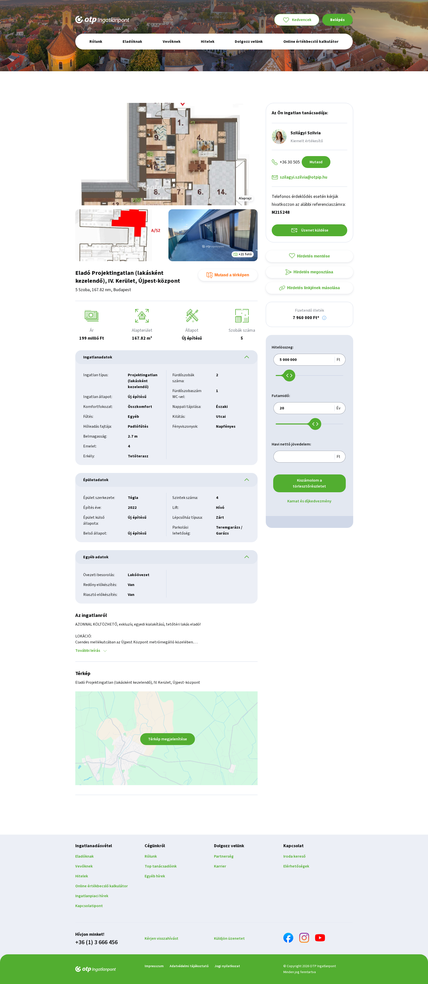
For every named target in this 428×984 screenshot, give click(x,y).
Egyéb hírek (155, 876)
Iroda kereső (294, 856)
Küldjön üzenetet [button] (229, 938)
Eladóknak (84, 856)
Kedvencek (301, 20)
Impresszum (154, 966)
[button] (324, 318)
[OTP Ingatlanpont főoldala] (102, 20)
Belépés (337, 20)
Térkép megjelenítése (167, 739)
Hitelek (81, 876)
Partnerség (224, 856)
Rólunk (151, 856)
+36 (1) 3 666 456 (96, 942)
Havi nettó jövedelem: (291, 444)
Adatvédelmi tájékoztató (189, 966)
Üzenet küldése (314, 230)
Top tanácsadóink (161, 866)
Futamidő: (281, 395)
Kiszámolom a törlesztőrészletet (309, 483)
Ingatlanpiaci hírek (91, 896)
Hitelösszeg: (283, 347)
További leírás (87, 650)
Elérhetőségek (296, 866)
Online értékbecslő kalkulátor (101, 886)
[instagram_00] (304, 938)
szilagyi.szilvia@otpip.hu (303, 177)
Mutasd (316, 162)
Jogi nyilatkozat (227, 966)
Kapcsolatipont (89, 906)
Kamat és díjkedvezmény (309, 501)
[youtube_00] (320, 938)
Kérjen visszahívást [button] (161, 938)
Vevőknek (84, 866)
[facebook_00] (288, 938)
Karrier (220, 866)
